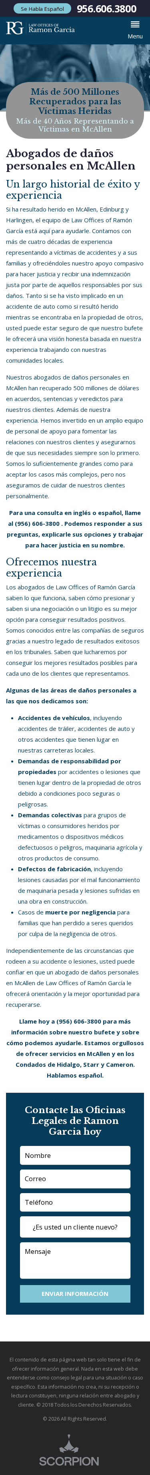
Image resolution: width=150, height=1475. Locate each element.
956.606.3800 (106, 9)
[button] (135, 30)
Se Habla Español (42, 8)
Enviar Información (75, 1293)
